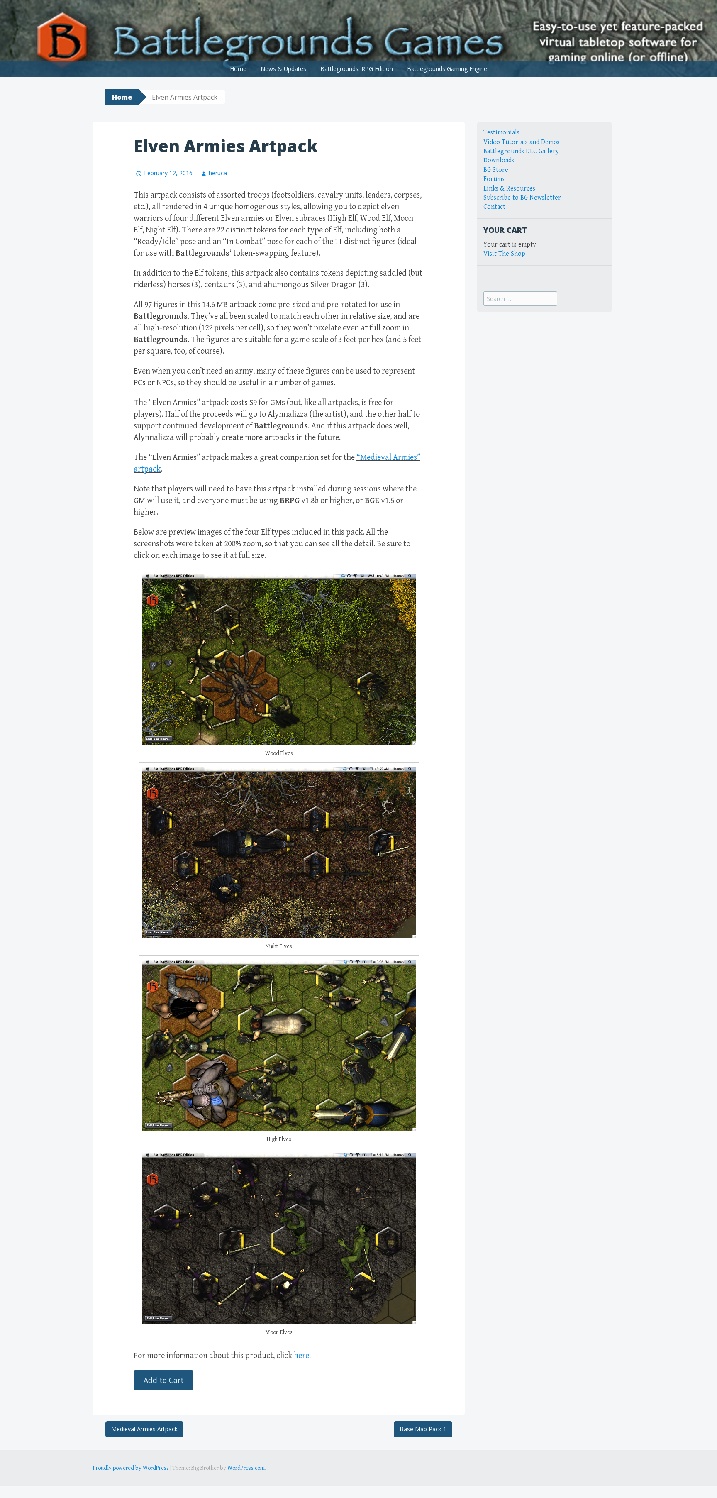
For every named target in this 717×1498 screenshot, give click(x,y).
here (301, 1356)
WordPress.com (246, 1468)
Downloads (498, 160)
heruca (218, 173)
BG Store (495, 170)
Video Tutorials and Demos (521, 142)
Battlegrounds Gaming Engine (447, 69)
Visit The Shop (504, 254)
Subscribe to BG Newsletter (522, 198)
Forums (494, 179)
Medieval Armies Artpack (144, 1429)
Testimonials (501, 133)
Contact (494, 207)
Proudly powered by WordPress (131, 1468)
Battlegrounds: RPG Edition (356, 69)
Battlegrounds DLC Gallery (521, 151)
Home (238, 69)
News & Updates (283, 69)
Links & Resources (509, 189)
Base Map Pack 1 (423, 1429)
